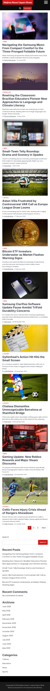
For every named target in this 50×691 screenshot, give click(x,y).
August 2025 (7, 635)
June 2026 (6, 606)
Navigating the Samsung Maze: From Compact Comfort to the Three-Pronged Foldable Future (23, 48)
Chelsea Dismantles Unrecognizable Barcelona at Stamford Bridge (22, 410)
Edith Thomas (8, 524)
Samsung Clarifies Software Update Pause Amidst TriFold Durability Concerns (22, 307)
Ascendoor (19, 688)
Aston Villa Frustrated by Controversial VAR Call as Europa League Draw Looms (25, 204)
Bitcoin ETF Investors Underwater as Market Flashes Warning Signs (23, 255)
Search (5, 537)
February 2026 (8, 619)
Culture (6, 353)
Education (7, 92)
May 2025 (6, 648)
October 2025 (8, 631)
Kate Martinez (8, 216)
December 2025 (9, 623)
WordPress (38, 688)
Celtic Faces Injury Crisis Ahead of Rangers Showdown (24, 511)
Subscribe (27, 8)
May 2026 (6, 610)
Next (44, 527)
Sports (6, 197)
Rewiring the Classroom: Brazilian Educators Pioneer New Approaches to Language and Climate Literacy (24, 100)
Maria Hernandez (10, 60)
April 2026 (6, 615)
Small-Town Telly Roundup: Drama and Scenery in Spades (22, 153)
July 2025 (6, 640)
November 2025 (9, 627)
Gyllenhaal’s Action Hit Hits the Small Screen (23, 358)
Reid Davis (7, 166)
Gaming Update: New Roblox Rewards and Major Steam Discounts (21, 460)
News (5, 41)
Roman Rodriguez (10, 116)
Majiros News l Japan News (17, 2)
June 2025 (6, 644)
